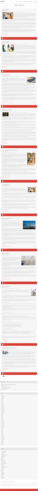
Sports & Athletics (3, 473)
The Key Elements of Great (5, 143)
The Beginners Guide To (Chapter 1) (7, 109)
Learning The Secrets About (6, 184)
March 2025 (2, 404)
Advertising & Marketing (3, 451)
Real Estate (2, 469)
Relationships (2, 470)
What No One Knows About (6, 74)
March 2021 (2, 433)
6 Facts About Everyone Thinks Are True (6, 279)
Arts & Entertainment (3, 452)
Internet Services (3, 464)
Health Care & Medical (3, 462)
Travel (1, 475)
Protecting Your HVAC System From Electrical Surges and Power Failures (8, 384)
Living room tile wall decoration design (5, 388)
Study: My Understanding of (6, 41)
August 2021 (2, 427)
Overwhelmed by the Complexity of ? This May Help (9, 150)
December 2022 (2, 409)
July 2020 (2, 442)
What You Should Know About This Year (6, 209)
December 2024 (2, 408)
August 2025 (2, 398)
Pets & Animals (2, 468)
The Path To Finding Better (6, 253)
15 (7, 376)
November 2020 (3, 438)
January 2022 (2, 421)
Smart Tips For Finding (4, 67)
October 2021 (2, 425)
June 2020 (2, 443)
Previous (1, 376)
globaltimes (4, 10)
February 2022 (2, 420)
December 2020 (2, 437)
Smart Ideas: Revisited (4, 141)
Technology (6, 10)
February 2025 (2, 405)
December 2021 (2, 422)
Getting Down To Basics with (5, 34)
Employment (2, 457)
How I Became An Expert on (5, 277)
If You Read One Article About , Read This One (7, 246)
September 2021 (3, 426)
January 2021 (2, 436)
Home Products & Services (4, 463)
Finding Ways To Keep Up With (5, 101)
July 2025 (2, 399)
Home (17, 1)
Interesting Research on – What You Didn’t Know (7, 102)
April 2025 (2, 403)
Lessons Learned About (5, 9)
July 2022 (2, 415)
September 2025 (3, 397)
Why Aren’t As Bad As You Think (6, 286)
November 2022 (3, 410)
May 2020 (2, 444)
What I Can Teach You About (5, 33)
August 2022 (2, 414)
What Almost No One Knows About (7, 218)
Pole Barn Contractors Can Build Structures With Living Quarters (7, 481)
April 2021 (2, 432)
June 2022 (2, 416)
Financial (2, 458)
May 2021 (2, 431)
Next (8, 376)
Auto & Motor (2, 453)
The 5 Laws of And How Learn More (5, 177)
